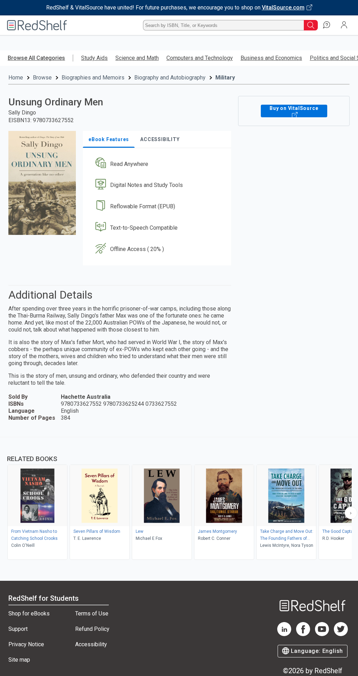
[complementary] (179, 499)
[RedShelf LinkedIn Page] (284, 634)
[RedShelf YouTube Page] (322, 634)
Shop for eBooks (29, 613)
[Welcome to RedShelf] (37, 25)
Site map (19, 659)
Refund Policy (92, 629)
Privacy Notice (26, 644)
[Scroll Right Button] (351, 513)
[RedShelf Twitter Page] (341, 634)
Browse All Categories (36, 58)
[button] (156, 164)
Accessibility (91, 644)
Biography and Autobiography (170, 77)
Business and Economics (271, 58)
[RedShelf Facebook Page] (303, 634)
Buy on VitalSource (294, 108)
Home (15, 77)
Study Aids (94, 58)
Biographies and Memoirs (93, 77)
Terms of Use (91, 613)
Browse (42, 77)
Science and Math (137, 58)
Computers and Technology (199, 58)
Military (225, 77)
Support (18, 629)
